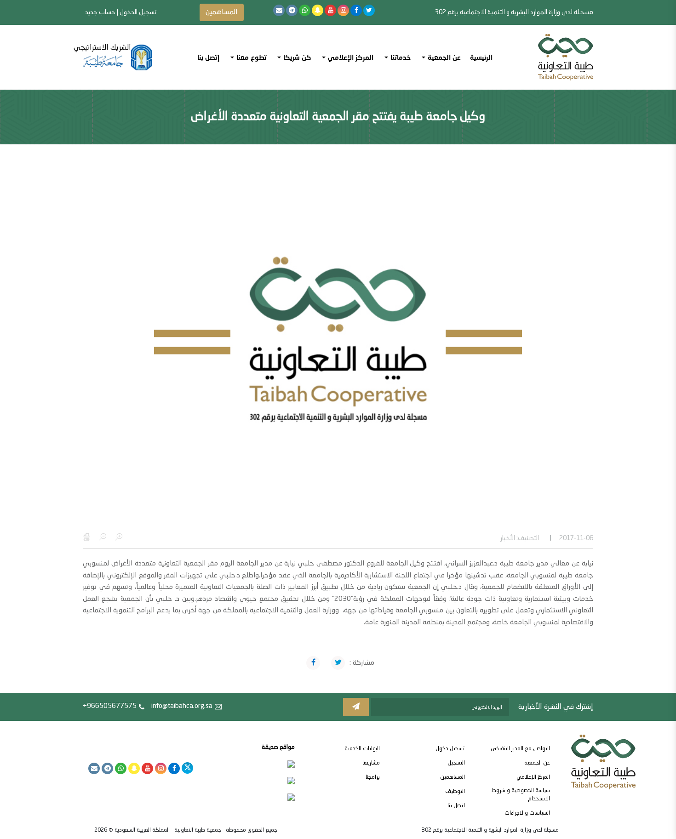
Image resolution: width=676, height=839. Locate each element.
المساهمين (222, 12)
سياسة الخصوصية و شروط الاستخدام (521, 795)
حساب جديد (100, 12)
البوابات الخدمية (362, 749)
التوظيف (455, 791)
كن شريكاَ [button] (297, 57)
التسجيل (456, 763)
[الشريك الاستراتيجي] (117, 57)
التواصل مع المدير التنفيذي (520, 749)
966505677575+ (110, 706)
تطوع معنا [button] (251, 57)
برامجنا (373, 777)
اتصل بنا (456, 806)
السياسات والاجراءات (527, 813)
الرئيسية (481, 57)
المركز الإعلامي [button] (350, 57)
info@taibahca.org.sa (181, 706)
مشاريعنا (371, 763)
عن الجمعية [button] (444, 57)
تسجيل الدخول (138, 12)
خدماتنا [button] (400, 57)
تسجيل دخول (450, 749)
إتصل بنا (208, 57)
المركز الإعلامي (533, 777)
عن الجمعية (537, 763)
